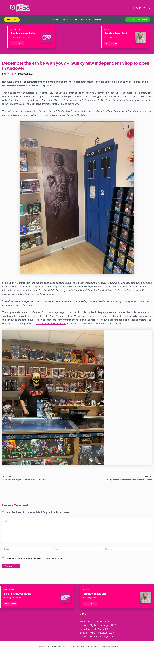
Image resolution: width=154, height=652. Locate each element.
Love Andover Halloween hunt (51, 323)
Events (65, 19)
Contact (97, 19)
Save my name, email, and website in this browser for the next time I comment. (34, 558)
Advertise (85, 19)
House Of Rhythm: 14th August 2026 (98, 636)
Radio (74, 19)
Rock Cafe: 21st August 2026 (94, 621)
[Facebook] (129, 7)
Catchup (88, 614)
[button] (149, 7)
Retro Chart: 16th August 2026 (95, 629)
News (55, 19)
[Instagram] (136, 7)
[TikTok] (143, 7)
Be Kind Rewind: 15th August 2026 (97, 632)
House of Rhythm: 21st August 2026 (98, 625)
